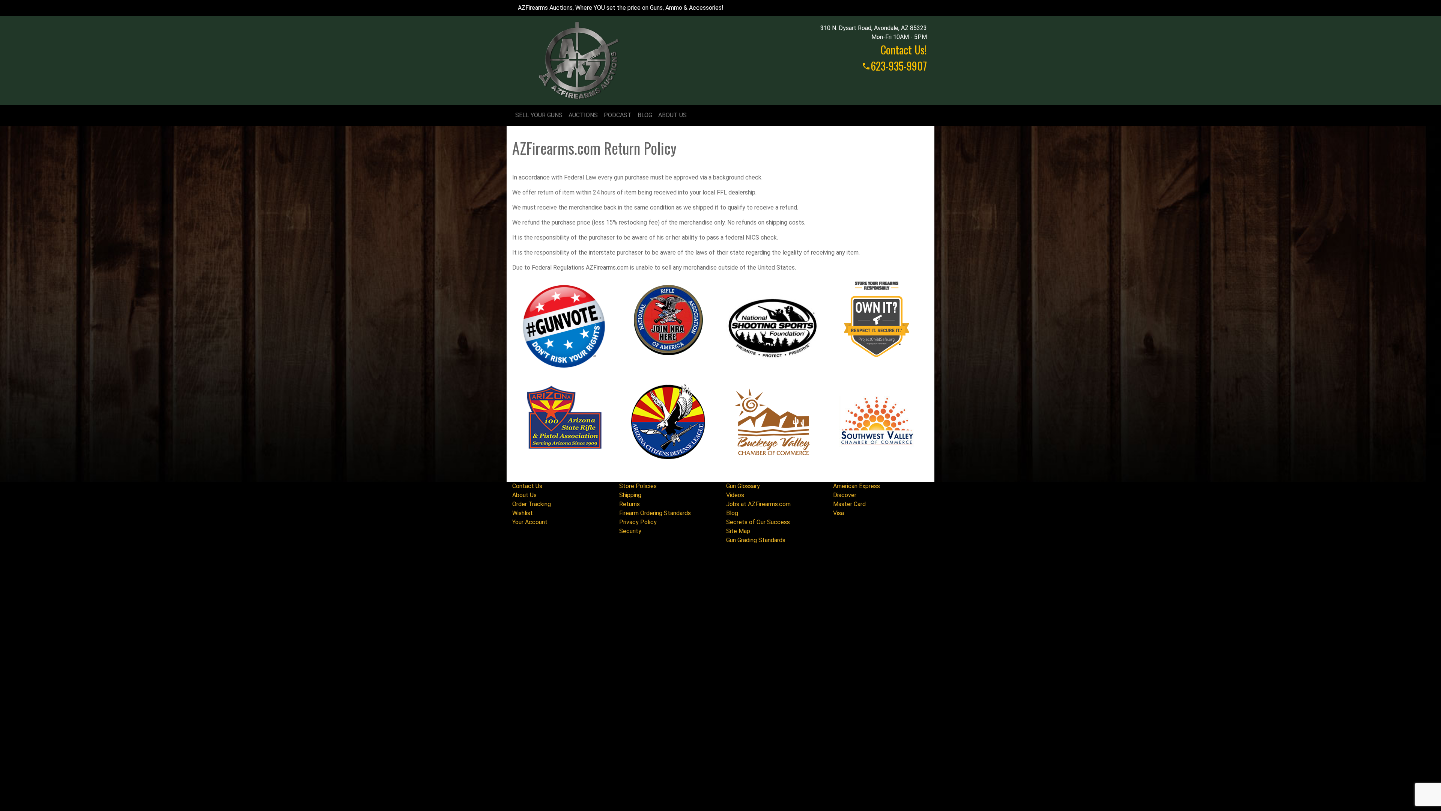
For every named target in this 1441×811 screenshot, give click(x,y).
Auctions (583, 115)
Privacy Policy (638, 522)
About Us (672, 115)
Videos (735, 495)
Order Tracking (531, 504)
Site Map (738, 531)
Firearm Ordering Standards (655, 513)
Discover (844, 495)
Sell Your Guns (539, 115)
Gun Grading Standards (755, 540)
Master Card (849, 504)
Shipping (630, 495)
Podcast (618, 115)
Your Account (530, 522)
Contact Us (527, 486)
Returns (629, 504)
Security (630, 531)
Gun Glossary (743, 486)
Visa (838, 513)
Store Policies (638, 486)
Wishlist (522, 513)
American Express (856, 486)
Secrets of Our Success (758, 522)
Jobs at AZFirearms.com (758, 504)
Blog (645, 115)
